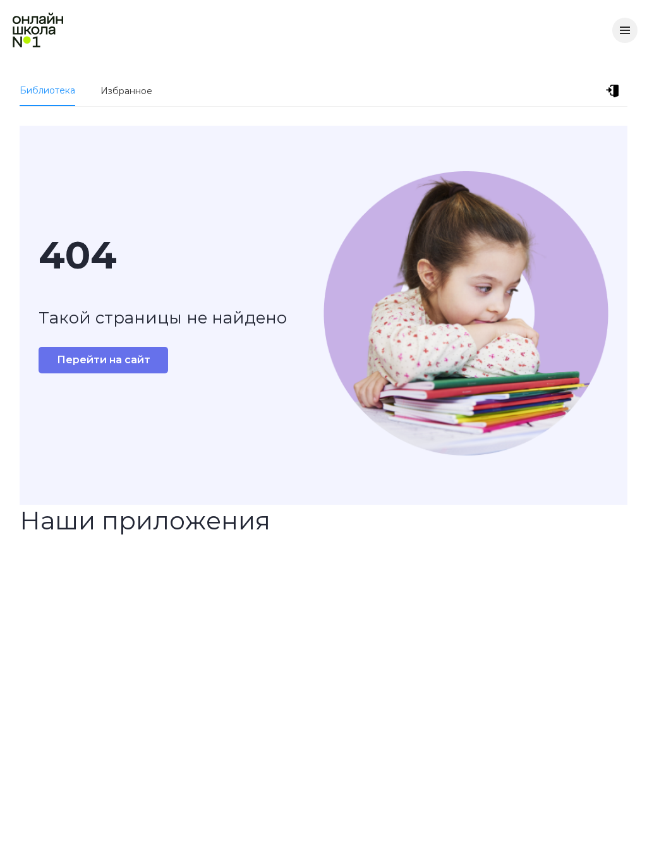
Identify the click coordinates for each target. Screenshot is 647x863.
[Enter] (614, 91)
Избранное (126, 91)
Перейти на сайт (103, 360)
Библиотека (47, 90)
